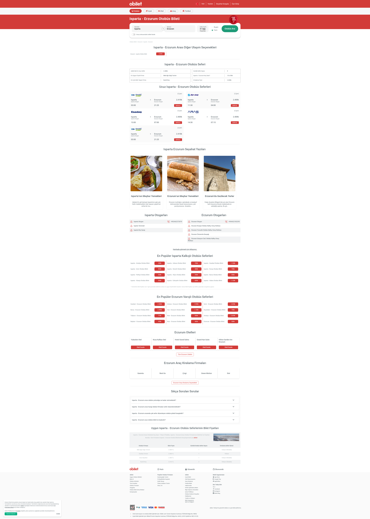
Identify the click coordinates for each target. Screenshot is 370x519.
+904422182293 (234, 221)
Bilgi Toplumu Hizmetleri (191, 489)
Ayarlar (58, 513)
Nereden (136, 27)
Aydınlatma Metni (9, 507)
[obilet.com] (140, 5)
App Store (217, 477)
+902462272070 (176, 221)
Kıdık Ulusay (160, 481)
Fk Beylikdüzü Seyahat (163, 479)
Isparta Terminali (139, 226)
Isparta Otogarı (138, 221)
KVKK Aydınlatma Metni (191, 487)
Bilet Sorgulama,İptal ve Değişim (189, 501)
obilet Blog (217, 493)
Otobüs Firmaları (134, 485)
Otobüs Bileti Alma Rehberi (137, 489)
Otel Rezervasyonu (190, 479)
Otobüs (136, 11)
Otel (162, 11)
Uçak (150, 11)
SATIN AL (178, 105)
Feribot (188, 11)
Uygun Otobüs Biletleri (136, 477)
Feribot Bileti (188, 483)
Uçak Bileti (188, 477)
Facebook (217, 489)
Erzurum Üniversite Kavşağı (200, 234)
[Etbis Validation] (132, 508)
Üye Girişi (235, 4)
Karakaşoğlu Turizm (162, 477)
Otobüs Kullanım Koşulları (192, 494)
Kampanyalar (133, 492)
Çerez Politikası (189, 492)
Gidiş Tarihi (203, 27)
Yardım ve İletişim (190, 498)
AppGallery (217, 481)
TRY (203, 4)
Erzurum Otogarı (196, 221)
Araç (174, 11)
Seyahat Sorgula (222, 4)
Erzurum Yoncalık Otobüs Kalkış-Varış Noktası (206, 230)
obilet (195, 438)
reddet (22, 505)
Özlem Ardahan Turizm (163, 483)
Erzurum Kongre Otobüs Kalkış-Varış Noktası (205, 226)
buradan (18, 511)
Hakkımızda (188, 485)
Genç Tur (159, 485)
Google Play (217, 479)
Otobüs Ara (230, 28)
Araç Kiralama (189, 481)
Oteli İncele (141, 347)
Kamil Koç (166, 80)
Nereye (169, 27)
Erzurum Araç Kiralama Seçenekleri (185, 383)
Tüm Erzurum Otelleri (185, 354)
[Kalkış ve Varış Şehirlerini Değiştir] (163, 28)
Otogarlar (132, 487)
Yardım (210, 4)
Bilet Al (132, 479)
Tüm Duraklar (133, 483)
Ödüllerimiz (188, 496)
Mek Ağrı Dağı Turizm (169, 75)
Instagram (217, 491)
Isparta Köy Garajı (139, 230)
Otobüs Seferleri (134, 481)
